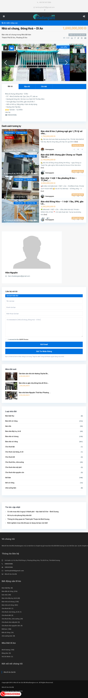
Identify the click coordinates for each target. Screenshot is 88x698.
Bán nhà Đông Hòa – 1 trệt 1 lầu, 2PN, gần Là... (62, 202)
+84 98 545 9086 (45, 2)
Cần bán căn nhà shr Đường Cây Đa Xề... (34, 373)
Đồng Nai (5, 653)
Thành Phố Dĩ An (8, 38)
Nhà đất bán (26, 35)
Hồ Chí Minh (20, 173)
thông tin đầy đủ (78, 145)
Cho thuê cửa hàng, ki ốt (14, 452)
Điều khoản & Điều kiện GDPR (12, 691)
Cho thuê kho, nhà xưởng (14, 462)
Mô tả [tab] (10, 86)
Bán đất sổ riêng (11, 421)
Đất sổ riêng (9, 483)
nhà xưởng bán (10, 488)
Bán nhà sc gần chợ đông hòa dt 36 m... (34, 383)
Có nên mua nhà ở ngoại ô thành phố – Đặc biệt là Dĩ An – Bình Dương (33, 512)
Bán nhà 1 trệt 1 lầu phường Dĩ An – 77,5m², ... (59, 179)
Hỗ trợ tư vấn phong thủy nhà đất (19, 515)
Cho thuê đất (10, 457)
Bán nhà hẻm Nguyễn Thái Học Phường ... (35, 392)
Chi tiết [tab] (44, 86)
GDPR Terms (23, 339)
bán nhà (8, 426)
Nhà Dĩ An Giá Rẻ (8, 546)
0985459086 (9, 564)
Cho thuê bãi (10, 447)
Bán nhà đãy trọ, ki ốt (13, 431)
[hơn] (76, 142)
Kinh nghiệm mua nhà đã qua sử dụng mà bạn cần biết (27, 523)
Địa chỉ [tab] (27, 86)
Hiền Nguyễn (11, 272)
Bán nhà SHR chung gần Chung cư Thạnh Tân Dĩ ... (61, 155)
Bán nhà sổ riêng (11, 441)
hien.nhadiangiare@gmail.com (19, 276)
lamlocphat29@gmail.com (45, 7)
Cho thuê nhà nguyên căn (14, 472)
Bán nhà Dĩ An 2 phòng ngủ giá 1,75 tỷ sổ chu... (61, 132)
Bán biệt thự (9, 416)
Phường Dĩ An (21, 38)
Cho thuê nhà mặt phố (13, 467)
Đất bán (8, 477)
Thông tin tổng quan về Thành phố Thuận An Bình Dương (28, 519)
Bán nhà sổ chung (9, 35)
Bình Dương (6, 650)
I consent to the (18, 339)
